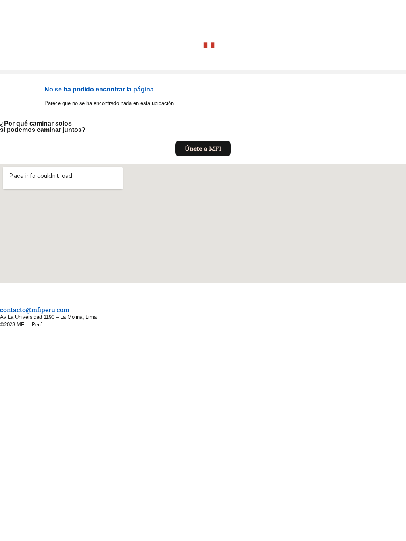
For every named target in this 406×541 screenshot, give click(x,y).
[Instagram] (11, 293)
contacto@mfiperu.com (34, 309)
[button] (203, 72)
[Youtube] (19, 293)
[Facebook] (3, 293)
